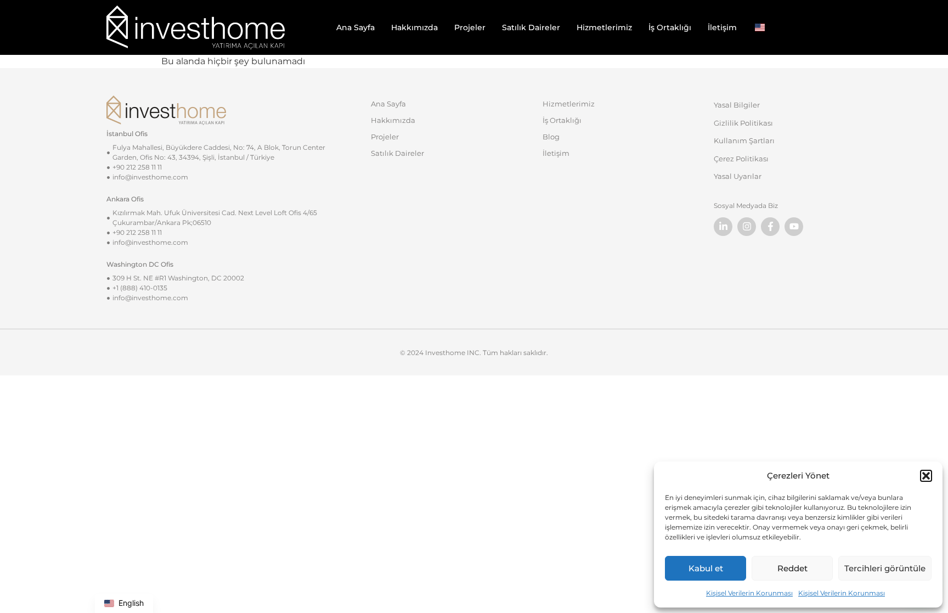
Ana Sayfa (355, 27)
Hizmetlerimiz (604, 27)
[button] (926, 475)
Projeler (470, 27)
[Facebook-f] (770, 226)
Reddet (792, 568)
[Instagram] (746, 226)
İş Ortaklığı (669, 27)
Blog (551, 136)
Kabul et (706, 568)
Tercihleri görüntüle (885, 568)
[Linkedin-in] (723, 226)
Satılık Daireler (531, 27)
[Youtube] (794, 226)
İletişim (722, 27)
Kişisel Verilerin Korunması (749, 593)
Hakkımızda (414, 27)
